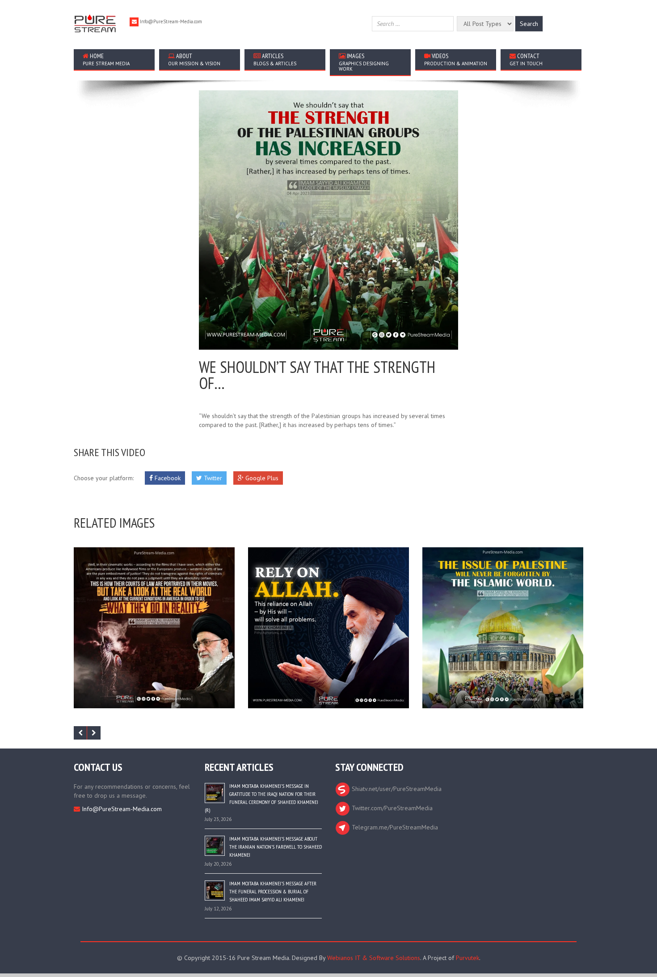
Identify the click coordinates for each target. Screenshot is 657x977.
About (194, 59)
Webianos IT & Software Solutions (373, 958)
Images (364, 62)
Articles (274, 59)
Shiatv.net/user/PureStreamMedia (396, 789)
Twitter (212, 478)
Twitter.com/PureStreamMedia (391, 808)
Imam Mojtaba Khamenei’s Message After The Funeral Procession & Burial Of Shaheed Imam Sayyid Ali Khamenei (272, 891)
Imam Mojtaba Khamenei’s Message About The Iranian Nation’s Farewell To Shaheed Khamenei (275, 846)
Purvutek (467, 958)
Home (106, 59)
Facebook (167, 478)
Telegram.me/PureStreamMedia (394, 827)
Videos (455, 59)
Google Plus (261, 478)
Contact (526, 59)
